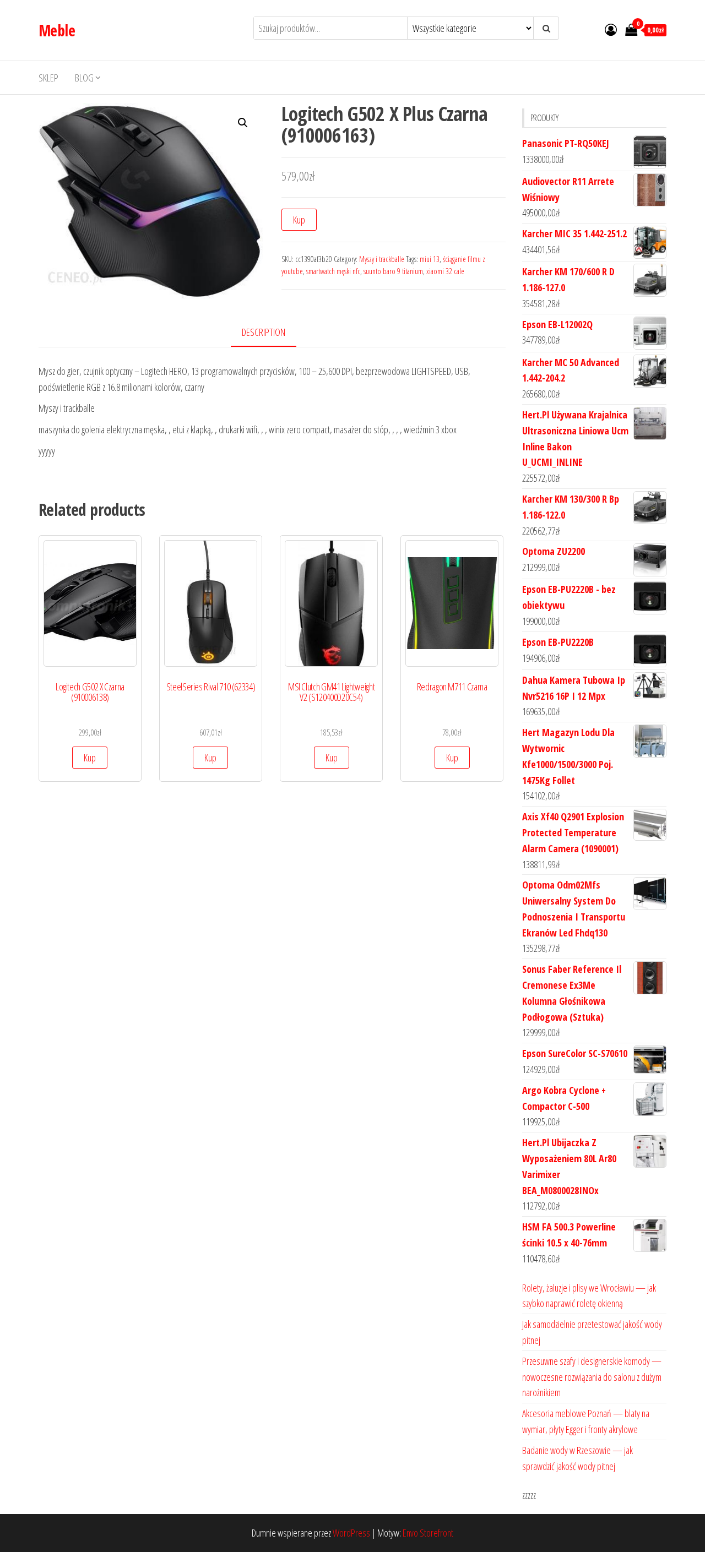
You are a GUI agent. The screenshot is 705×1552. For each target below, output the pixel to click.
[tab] (272, 333)
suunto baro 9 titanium (393, 271)
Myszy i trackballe (381, 259)
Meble (57, 30)
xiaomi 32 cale (445, 271)
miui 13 (430, 259)
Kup (299, 219)
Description (263, 332)
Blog (84, 77)
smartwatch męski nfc (333, 271)
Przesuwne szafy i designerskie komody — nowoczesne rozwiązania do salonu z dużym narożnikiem (591, 1376)
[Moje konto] (611, 29)
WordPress (351, 1532)
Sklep (48, 77)
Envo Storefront (428, 1532)
